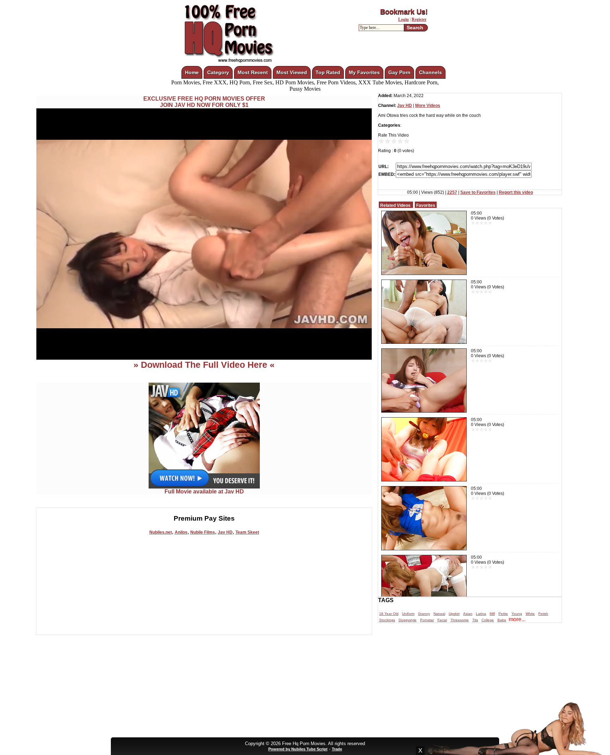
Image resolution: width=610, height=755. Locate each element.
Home (192, 72)
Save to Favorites (478, 192)
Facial (442, 620)
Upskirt (454, 614)
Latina (481, 614)
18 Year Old (389, 614)
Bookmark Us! (404, 12)
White (530, 614)
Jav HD (225, 532)
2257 (452, 192)
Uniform (408, 614)
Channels (430, 72)
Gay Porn (399, 72)
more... (517, 619)
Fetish (543, 614)
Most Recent (253, 72)
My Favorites (364, 72)
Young (517, 614)
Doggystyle (408, 620)
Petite (503, 614)
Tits (475, 620)
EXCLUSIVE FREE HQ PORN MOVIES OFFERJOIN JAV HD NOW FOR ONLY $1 (204, 102)
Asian (467, 614)
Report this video (516, 192)
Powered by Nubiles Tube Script (298, 749)
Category (218, 72)
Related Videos (395, 205)
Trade (337, 749)
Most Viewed (291, 72)
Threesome (459, 620)
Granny (424, 614)
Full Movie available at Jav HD (204, 492)
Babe (501, 620)
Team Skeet (247, 532)
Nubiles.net (160, 532)
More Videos (427, 105)
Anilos (181, 532)
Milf (492, 614)
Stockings (387, 620)
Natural (439, 614)
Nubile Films (202, 532)
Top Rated (328, 72)
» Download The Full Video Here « (204, 365)
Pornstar (427, 620)
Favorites (425, 205)
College (488, 620)
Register (419, 19)
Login (403, 19)
